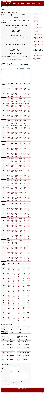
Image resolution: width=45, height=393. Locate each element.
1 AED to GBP (16, 94)
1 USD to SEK (18, 266)
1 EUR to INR (28, 269)
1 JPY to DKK (24, 228)
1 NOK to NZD (28, 253)
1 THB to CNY (16, 238)
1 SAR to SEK (18, 276)
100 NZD (3, 350)
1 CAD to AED (20, 101)
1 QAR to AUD (12, 173)
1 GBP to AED (20, 91)
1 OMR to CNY (16, 226)
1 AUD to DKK (24, 224)
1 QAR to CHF (23, 293)
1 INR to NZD (28, 260)
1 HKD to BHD (8, 243)
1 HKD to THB (12, 243)
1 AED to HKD (20, 214)
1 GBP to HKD (20, 211)
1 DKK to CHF (23, 305)
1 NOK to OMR (16, 193)
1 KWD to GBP (16, 99)
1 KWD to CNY (16, 219)
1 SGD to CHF (23, 310)
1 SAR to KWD (28, 96)
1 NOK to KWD (28, 133)
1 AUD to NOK (13, 283)
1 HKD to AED (20, 123)
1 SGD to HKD (20, 250)
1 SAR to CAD (8, 156)
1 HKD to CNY (16, 243)
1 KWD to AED (20, 99)
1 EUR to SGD (8, 269)
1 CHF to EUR (12, 138)
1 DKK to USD (8, 126)
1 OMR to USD (8, 106)
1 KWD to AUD (12, 159)
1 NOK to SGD (8, 313)
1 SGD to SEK (18, 310)
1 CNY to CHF (23, 301)
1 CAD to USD (8, 101)
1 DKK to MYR (24, 186)
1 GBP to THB (12, 211)
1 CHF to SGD (8, 318)
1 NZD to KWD (28, 128)
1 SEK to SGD (8, 315)
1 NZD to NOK (13, 308)
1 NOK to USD (8, 133)
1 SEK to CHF (23, 315)
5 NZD (3, 342)
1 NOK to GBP (16, 133)
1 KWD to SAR (24, 99)
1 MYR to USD (8, 111)
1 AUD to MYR (24, 164)
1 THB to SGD (8, 298)
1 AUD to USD (8, 104)
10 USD (18, 344)
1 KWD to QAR (28, 159)
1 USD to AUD (12, 146)
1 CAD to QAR (28, 161)
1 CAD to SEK (18, 281)
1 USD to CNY (16, 206)
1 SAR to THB (12, 216)
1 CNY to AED (20, 121)
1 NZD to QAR (28, 188)
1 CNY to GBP (16, 121)
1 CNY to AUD (12, 181)
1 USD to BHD (8, 206)
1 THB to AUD (12, 178)
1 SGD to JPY (20, 190)
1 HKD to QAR (28, 183)
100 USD (19, 350)
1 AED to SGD (8, 274)
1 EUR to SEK (18, 269)
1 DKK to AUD (12, 186)
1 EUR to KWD (28, 89)
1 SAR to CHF (23, 276)
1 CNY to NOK (13, 301)
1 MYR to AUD (12, 171)
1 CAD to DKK (24, 221)
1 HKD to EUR (12, 123)
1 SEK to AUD (12, 195)
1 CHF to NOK (13, 318)
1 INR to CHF (23, 320)
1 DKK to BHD (8, 246)
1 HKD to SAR (24, 123)
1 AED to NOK (13, 274)
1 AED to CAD (7, 154)
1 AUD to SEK (18, 283)
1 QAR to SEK (18, 293)
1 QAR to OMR (16, 173)
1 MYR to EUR (12, 111)
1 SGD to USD (8, 130)
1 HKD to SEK (18, 303)
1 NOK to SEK (18, 313)
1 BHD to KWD (28, 116)
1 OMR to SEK (18, 286)
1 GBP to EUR (12, 91)
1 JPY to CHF (23, 288)
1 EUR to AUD (12, 149)
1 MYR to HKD (20, 231)
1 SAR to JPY (20, 156)
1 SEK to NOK (13, 315)
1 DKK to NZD (28, 246)
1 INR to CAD (8, 200)
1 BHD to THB (12, 236)
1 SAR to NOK (13, 276)
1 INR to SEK (18, 320)
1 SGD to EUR (12, 130)
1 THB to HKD (20, 238)
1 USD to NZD (28, 206)
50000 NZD (3, 360)
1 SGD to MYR (24, 190)
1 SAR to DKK (24, 216)
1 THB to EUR (12, 118)
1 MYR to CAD (8, 171)
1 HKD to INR (28, 303)
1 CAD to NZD (28, 221)
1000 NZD (3, 353)
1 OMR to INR (28, 286)
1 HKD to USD (8, 123)
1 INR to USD (8, 140)
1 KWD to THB (12, 219)
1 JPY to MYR (24, 168)
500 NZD (3, 352)
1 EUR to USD (8, 89)
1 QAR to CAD (8, 173)
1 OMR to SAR (24, 106)
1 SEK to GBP (16, 135)
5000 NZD (3, 355)
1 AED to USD (8, 94)
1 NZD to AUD (12, 188)
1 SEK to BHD (8, 255)
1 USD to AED (20, 86)
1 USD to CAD (8, 146)
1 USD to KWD (28, 86)
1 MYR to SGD (8, 291)
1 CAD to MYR (24, 161)
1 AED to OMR (16, 154)
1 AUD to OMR (16, 164)
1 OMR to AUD (12, 166)
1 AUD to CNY (16, 224)
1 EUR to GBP (16, 89)
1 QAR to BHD (8, 233)
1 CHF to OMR (16, 198)
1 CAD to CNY (16, 221)
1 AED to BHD (8, 214)
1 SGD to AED (20, 130)
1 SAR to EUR (12, 96)
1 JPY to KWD (28, 108)
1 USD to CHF (23, 266)
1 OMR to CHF (23, 286)
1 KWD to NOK (13, 279)
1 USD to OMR (16, 146)
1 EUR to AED (20, 89)
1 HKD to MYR (24, 183)
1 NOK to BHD (8, 253)
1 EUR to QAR (28, 149)
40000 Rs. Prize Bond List (38, 46)
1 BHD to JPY (20, 176)
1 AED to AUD (12, 154)
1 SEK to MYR (24, 195)
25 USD (18, 347)
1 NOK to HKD (20, 253)
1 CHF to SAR (24, 138)
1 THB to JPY (20, 178)
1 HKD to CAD (8, 183)
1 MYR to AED (20, 111)
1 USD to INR (28, 266)
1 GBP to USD (8, 91)
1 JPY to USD (8, 108)
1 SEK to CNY (16, 255)
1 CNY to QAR (28, 181)
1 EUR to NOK (13, 269)
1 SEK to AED (20, 135)
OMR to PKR (36, 24)
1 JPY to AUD (12, 168)
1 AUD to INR (28, 283)
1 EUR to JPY (20, 149)
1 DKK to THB (12, 246)
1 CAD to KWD (28, 101)
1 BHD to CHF (23, 296)
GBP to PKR (36, 18)
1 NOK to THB (12, 253)
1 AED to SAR (24, 94)
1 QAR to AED (20, 113)
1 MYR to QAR (28, 171)
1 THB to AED (20, 118)
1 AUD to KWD (28, 104)
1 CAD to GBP (16, 101)
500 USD (19, 352)
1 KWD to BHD (8, 219)
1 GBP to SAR (24, 91)
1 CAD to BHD (8, 221)
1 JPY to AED (20, 108)
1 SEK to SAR (24, 135)
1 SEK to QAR (28, 195)
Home (3, 3)
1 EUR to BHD (8, 209)
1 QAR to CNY (16, 233)
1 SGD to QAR (28, 190)
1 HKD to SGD (8, 303)
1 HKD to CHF (23, 303)
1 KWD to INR (28, 279)
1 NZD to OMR (16, 188)
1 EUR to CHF (23, 269)
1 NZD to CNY (16, 248)
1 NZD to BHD (8, 248)
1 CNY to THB (12, 241)
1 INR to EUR (12, 140)
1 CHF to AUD (12, 198)
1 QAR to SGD (8, 293)
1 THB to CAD (8, 178)
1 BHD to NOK (13, 296)
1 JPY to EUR (12, 108)
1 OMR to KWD (28, 106)
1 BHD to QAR (28, 176)
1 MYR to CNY (16, 231)
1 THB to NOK (13, 298)
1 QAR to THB (12, 233)
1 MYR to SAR (24, 111)
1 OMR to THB (12, 226)
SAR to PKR (36, 20)
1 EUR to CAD (8, 149)
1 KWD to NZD (28, 219)
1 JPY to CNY (16, 228)
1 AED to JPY (20, 154)
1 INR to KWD (28, 140)
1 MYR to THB (12, 231)
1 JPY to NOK (13, 288)
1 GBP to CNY (16, 211)
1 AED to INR (28, 274)
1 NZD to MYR (24, 188)
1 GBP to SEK (18, 271)
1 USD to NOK (13, 266)
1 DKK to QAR (28, 186)
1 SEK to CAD (7, 195)
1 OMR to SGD (8, 286)
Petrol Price (34, 3)
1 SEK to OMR (16, 195)
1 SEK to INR (28, 315)
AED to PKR (36, 23)
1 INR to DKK (24, 260)
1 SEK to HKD (20, 255)
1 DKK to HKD (20, 246)
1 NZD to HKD (20, 248)
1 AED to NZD (28, 214)
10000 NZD (3, 357)
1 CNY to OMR (16, 181)
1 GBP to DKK (24, 211)
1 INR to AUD (12, 200)
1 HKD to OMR (16, 183)
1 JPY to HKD (20, 228)
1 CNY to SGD (8, 301)
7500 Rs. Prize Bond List (38, 40)
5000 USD (19, 355)
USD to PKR (36, 16)
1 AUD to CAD (8, 164)
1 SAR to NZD (28, 216)
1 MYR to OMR (16, 171)
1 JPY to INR (28, 288)
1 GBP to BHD (8, 211)
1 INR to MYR (24, 200)
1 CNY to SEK (18, 301)
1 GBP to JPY (20, 151)
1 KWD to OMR (16, 159)
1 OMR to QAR (28, 166)
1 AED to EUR (12, 94)
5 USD (18, 342)
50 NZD (3, 349)
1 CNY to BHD (8, 241)
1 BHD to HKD (20, 236)
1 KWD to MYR (24, 159)
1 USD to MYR (24, 146)
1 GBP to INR (28, 271)
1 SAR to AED (20, 96)
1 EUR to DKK (24, 209)
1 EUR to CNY (16, 209)
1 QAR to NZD (28, 233)
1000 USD (19, 353)
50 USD (18, 349)
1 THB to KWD (28, 118)
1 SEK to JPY (20, 195)
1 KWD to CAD (8, 159)
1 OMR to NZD (28, 226)
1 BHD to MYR (24, 176)
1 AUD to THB (12, 224)
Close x (43, 392)
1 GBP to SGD (8, 271)
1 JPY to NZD (28, 228)
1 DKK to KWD (28, 126)
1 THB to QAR (28, 178)
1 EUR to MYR (24, 149)
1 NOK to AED (20, 133)
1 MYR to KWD (28, 111)
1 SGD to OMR (16, 190)
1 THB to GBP (16, 118)
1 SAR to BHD (8, 216)
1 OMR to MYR (24, 166)
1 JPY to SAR (24, 108)
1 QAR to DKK (24, 233)
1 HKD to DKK (24, 243)
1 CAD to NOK (13, 281)
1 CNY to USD (8, 121)
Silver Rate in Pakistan (38, 30)
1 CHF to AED (20, 138)
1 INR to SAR (24, 140)
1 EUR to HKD (20, 209)
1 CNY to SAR (24, 121)
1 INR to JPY (20, 200)
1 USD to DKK (24, 206)
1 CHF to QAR (28, 198)
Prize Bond (22, 3)
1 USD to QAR (28, 146)
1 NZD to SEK (18, 308)
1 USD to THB (12, 206)
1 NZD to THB (12, 248)
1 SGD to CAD (8, 190)
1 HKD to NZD (28, 243)
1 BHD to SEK (18, 296)
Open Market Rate (16, 3)
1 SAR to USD (8, 96)
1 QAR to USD (8, 113)
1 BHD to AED (20, 116)
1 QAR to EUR (12, 113)
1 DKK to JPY (20, 186)
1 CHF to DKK (24, 258)
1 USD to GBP (16, 86)
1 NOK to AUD (12, 193)
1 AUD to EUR (12, 104)
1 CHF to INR (28, 318)
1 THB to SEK (18, 298)
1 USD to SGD (8, 266)
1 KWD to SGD (8, 279)
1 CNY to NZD (28, 241)
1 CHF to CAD (8, 198)
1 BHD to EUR (12, 116)
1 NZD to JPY (20, 188)
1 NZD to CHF (23, 308)
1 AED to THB (12, 214)
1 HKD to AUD (12, 183)
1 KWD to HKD (20, 219)
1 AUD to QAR (28, 164)
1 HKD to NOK (13, 303)
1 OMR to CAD (8, 166)
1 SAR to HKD (20, 216)
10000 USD (18, 357)
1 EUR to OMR (16, 149)
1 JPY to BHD (8, 228)
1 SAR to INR (28, 276)
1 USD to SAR (24, 86)
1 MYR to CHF (23, 291)
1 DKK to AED (20, 126)
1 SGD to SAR (24, 130)
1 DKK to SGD (8, 305)
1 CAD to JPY (20, 161)
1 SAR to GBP (16, 96)
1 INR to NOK (13, 320)
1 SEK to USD (8, 135)
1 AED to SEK (18, 274)
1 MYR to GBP (16, 111)
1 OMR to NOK (13, 286)
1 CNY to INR (28, 301)
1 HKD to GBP (16, 123)
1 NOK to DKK (24, 253)
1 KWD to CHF (23, 279)
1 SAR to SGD (8, 276)
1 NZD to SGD (8, 308)
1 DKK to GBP (16, 126)
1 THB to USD (8, 118)
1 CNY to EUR (12, 121)
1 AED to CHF (23, 274)
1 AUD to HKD (20, 224)
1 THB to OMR (16, 178)
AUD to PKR (36, 21)
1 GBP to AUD (12, 151)
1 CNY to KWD (28, 121)
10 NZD (3, 344)
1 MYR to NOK (13, 291)
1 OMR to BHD (8, 226)
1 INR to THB (12, 260)
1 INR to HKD (20, 260)
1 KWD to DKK (24, 219)
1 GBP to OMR (16, 151)
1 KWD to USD (8, 99)
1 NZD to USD (8, 128)
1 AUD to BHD (8, 224)
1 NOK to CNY (16, 253)
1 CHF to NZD (28, 258)
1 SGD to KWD (28, 130)
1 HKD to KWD (28, 123)
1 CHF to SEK (18, 318)
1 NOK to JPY (20, 193)
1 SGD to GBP (16, 130)
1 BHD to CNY (16, 236)
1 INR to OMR (16, 200)
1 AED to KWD (28, 94)
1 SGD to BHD (8, 250)
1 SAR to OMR (16, 156)
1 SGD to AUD (12, 190)
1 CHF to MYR (24, 198)
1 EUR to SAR (24, 89)
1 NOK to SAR (24, 133)
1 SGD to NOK (13, 310)
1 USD (18, 341)
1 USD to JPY (20, 146)
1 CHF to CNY (16, 258)
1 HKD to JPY (20, 183)
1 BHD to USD (8, 116)
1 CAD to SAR (24, 101)
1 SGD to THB (12, 250)
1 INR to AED (20, 140)
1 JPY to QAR (28, 168)
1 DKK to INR (28, 305)
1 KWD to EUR (12, 99)
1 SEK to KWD (28, 135)
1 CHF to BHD (8, 258)
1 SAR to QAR (28, 156)
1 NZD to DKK (24, 248)
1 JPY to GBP (16, 108)
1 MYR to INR (28, 291)
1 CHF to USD (8, 138)
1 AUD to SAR (24, 104)
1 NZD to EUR (12, 128)
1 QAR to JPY (20, 173)
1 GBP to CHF (23, 271)
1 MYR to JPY (20, 171)
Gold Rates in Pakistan (38, 28)
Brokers (39, 3)
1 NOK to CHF (23, 313)
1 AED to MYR (24, 154)
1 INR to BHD (8, 260)
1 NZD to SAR (24, 128)
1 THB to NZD (28, 238)
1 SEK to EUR (12, 135)
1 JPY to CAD (8, 168)
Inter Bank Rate (8, 3)
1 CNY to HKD (20, 241)
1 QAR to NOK (13, 293)
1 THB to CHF (23, 298)
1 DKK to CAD (8, 186)
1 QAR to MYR (24, 173)
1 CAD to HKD (20, 221)
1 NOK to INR (28, 313)
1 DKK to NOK (13, 305)
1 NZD (3, 341)
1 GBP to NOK (13, 271)
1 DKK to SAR (24, 126)
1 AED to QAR (28, 154)
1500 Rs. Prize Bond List (38, 38)
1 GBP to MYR (24, 151)
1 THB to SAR (24, 118)
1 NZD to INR (28, 308)
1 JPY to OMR (16, 168)
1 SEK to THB (12, 255)
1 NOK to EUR (12, 133)
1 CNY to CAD (8, 181)
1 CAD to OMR (16, 161)
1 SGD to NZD (28, 250)
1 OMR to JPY (20, 166)
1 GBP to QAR (28, 151)
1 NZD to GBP (16, 128)
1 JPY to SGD (8, 288)
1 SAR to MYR (24, 156)
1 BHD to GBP (16, 116)
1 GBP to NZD (28, 211)
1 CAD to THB (12, 221)
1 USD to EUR (12, 86)
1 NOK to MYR (24, 193)
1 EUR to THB (12, 209)
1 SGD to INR (28, 310)
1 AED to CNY (16, 214)
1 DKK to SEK (18, 305)
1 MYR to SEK (18, 291)
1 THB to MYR (24, 178)
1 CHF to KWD (28, 138)
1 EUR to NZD (28, 209)
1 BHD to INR (28, 296)
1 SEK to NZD (28, 255)
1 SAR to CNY (16, 216)
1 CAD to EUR (12, 101)
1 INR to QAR (28, 200)
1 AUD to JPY (20, 164)
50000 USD (18, 360)
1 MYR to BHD (8, 231)
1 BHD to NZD (28, 236)
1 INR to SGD (8, 320)
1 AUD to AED (20, 104)
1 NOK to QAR (28, 193)
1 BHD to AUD (12, 176)
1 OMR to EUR (12, 106)
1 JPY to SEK (18, 288)
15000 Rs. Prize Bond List (38, 41)
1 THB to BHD (8, 238)
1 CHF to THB (12, 258)
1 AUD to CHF (23, 283)
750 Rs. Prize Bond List (38, 37)
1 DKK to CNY (16, 246)
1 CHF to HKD (20, 258)
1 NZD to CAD (8, 188)
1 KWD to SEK (18, 279)
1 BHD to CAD (8, 176)
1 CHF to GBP (16, 138)
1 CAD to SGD (8, 281)
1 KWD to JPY (20, 159)
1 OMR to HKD (20, 226)
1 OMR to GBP (16, 106)
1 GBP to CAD (8, 151)
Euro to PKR (36, 17)
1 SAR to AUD (12, 156)
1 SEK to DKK (24, 255)
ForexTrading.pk (7, 2)
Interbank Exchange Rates (38, 27)
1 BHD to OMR (16, 176)
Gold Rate (28, 3)
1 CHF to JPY (20, 198)
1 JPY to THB (12, 228)
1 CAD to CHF (23, 281)
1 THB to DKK (24, 238)
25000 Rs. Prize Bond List (38, 42)
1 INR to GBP (16, 140)
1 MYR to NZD (28, 231)
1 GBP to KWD (28, 91)
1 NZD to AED (20, 128)
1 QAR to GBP (16, 113)
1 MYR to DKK (24, 231)
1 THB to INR (28, 298)
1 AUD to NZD (28, 224)
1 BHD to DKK (24, 236)
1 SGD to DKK (24, 250)
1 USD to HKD (20, 206)
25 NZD (3, 347)
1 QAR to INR (28, 293)
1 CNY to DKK (24, 241)
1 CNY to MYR (24, 181)
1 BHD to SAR (24, 116)
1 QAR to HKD (20, 233)
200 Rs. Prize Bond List (38, 35)
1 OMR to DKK (24, 226)
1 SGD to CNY (16, 250)
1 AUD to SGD (8, 283)
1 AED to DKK (24, 214)
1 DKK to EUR (12, 126)
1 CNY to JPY (20, 181)
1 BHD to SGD (8, 296)
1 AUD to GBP (16, 104)
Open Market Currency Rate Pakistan (37, 14)
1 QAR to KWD (28, 113)
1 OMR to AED (20, 106)
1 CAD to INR (28, 281)
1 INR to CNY (16, 260)
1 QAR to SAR (24, 113)
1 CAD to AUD (12, 161)
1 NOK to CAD (8, 193)
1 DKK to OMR (16, 186)
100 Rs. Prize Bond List (38, 34)
